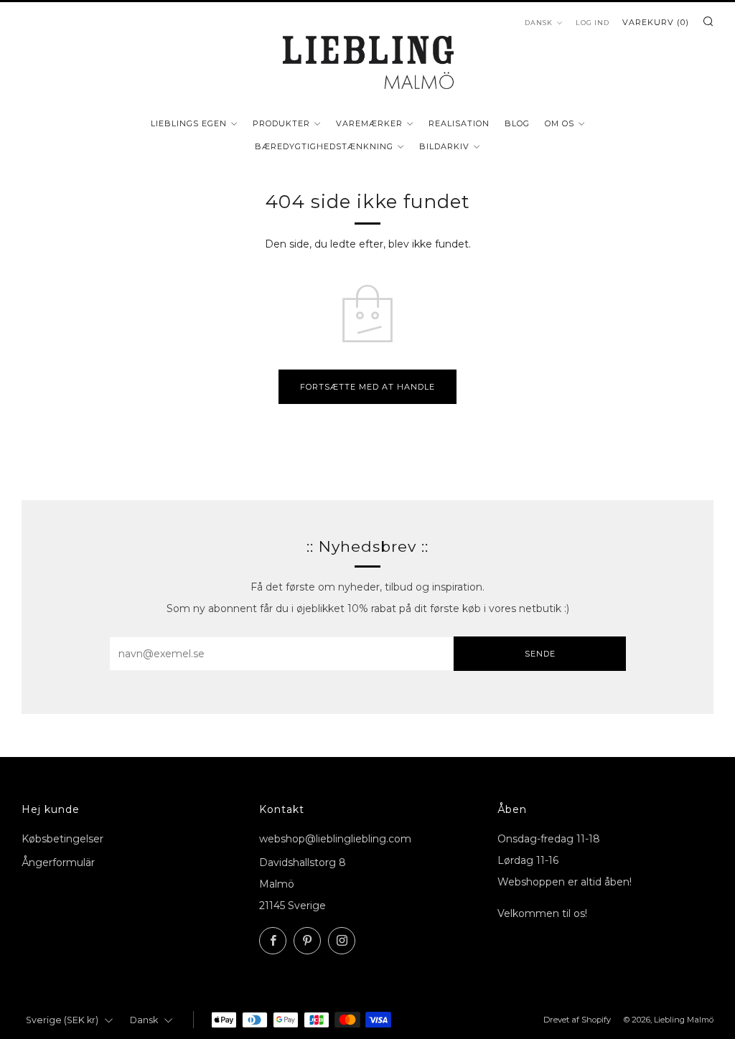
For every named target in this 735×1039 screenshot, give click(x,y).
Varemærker (369, 123)
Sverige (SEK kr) (62, 1020)
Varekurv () (655, 22)
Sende (540, 654)
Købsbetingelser (62, 838)
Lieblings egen (189, 123)
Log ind (592, 23)
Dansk (539, 23)
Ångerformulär (58, 862)
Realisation (459, 123)
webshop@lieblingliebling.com (335, 838)
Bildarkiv (444, 146)
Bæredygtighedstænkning (324, 146)
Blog (517, 123)
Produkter (281, 123)
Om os (559, 123)
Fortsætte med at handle (367, 387)
